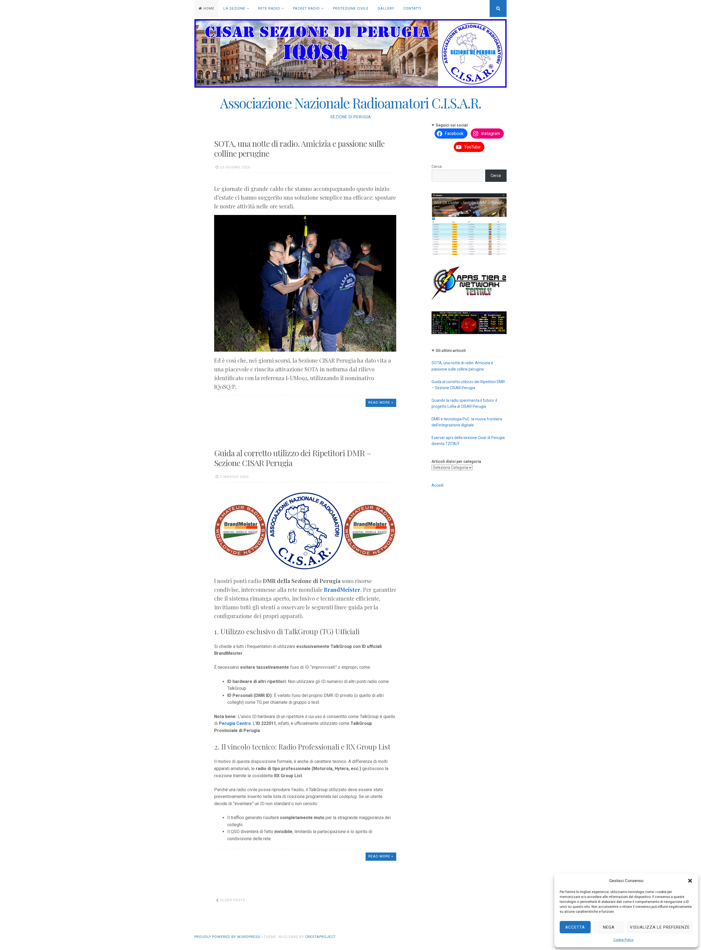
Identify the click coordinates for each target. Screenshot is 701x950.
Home (208, 8)
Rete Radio (269, 8)
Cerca (437, 166)
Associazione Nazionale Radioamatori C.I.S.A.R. (350, 103)
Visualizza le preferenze (660, 927)
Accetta (575, 927)
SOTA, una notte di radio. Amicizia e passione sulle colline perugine (299, 148)
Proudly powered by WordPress (227, 937)
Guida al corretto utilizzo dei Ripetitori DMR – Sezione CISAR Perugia (292, 457)
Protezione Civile (351, 8)
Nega (608, 927)
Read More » (380, 402)
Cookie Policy (623, 940)
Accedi (437, 485)
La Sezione (234, 8)
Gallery (386, 8)
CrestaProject (320, 937)
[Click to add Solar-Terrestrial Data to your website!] (469, 333)
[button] (690, 880)
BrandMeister (342, 589)
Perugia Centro (235, 723)
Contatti (412, 8)
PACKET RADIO (306, 8)
